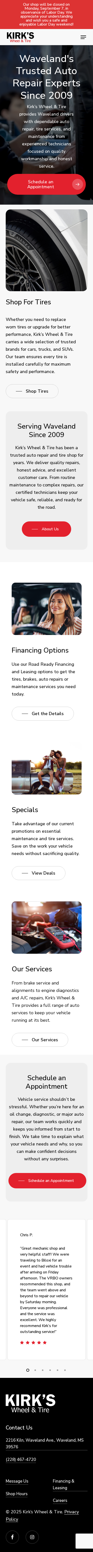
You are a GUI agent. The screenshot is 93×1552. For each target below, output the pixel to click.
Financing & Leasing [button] (63, 1484)
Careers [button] (60, 1500)
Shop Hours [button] (17, 1494)
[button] (83, 37)
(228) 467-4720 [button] (21, 1459)
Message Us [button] (17, 1481)
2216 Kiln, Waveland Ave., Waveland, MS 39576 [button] (45, 1443)
